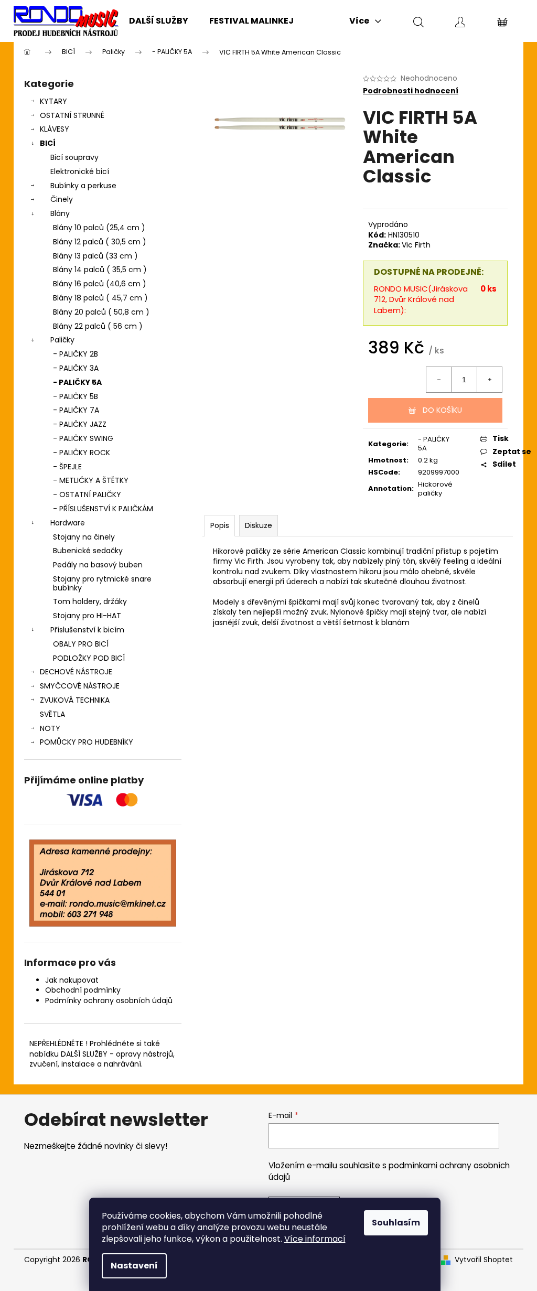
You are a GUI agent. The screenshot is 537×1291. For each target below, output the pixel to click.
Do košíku (442, 410)
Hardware (67, 523)
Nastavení (134, 1266)
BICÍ (48, 143)
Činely (61, 199)
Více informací (315, 1239)
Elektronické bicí (79, 171)
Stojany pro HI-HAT (87, 615)
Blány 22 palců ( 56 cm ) (98, 326)
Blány (60, 213)
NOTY (50, 728)
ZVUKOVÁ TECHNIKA (75, 700)
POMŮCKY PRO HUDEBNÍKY (86, 742)
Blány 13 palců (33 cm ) (95, 256)
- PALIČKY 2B (75, 354)
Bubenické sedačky (88, 550)
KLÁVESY (54, 129)
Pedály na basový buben (98, 565)
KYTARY (53, 101)
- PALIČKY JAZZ (79, 424)
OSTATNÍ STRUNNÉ (72, 115)
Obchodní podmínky (83, 990)
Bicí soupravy (74, 157)
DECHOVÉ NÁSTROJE (76, 671)
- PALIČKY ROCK (81, 452)
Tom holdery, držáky (90, 601)
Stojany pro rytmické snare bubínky (102, 583)
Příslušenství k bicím (87, 630)
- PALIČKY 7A (76, 410)
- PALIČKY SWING (83, 438)
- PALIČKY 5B (75, 396)
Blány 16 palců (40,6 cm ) (99, 283)
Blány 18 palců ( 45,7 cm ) (100, 298)
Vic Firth (416, 245)
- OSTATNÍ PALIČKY (87, 494)
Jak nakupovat (72, 980)
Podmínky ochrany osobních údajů (109, 1000)
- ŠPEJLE (67, 466)
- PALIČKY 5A (77, 382)
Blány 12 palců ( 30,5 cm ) (99, 241)
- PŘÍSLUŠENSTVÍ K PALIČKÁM (103, 508)
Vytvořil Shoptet (484, 1260)
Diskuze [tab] (258, 525)
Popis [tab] (219, 525)
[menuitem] (159, 21)
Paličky (62, 340)
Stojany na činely (84, 537)
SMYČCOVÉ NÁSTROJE (80, 686)
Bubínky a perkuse (83, 185)
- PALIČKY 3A (76, 368)
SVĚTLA (52, 714)
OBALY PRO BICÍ (81, 644)
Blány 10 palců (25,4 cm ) (99, 227)
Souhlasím (396, 1223)
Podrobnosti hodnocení (410, 91)
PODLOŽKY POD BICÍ (89, 658)
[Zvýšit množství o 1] (489, 379)
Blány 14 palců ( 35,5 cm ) (100, 269)
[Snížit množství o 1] (439, 379)
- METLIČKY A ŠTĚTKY (90, 480)
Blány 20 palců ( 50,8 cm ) (101, 312)
